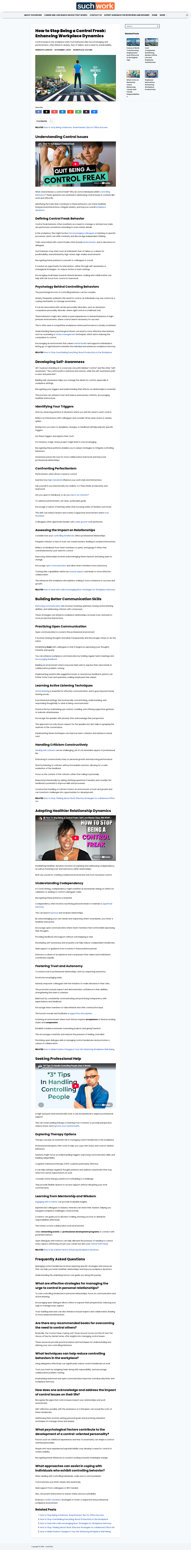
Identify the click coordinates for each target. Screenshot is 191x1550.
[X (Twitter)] (46, 111)
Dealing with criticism (45, 750)
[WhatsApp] (78, 111)
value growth (81, 521)
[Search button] (157, 26)
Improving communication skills (50, 606)
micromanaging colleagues (81, 233)
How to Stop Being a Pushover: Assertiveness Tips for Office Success (76, 127)
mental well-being (99, 1244)
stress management (65, 334)
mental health (80, 343)
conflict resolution (52, 1499)
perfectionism (89, 242)
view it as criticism (79, 495)
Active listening (42, 691)
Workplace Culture (82, 50)
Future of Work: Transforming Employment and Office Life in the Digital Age (133, 54)
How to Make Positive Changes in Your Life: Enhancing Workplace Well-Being (79, 1049)
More (162, 15)
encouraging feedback (46, 659)
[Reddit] (70, 111)
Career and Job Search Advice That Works (65, 15)
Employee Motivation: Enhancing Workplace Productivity (150, 85)
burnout (54, 913)
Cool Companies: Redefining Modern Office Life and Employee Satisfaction (151, 55)
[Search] (187, 15)
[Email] (86, 111)
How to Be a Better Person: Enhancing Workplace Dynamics (71, 1249)
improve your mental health (66, 1126)
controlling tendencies (63, 535)
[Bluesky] (94, 111)
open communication (56, 565)
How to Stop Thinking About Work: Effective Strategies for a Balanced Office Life (77, 1527)
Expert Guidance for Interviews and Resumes (126, 15)
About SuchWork (33, 15)
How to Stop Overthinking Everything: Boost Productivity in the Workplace (78, 352)
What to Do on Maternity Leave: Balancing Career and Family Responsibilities (133, 88)
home (154, 15)
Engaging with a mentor (46, 1201)
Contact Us (96, 15)
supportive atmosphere (81, 1013)
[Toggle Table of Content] (50, 121)
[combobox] (140, 26)
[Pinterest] (54, 111)
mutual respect (76, 571)
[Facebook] (38, 111)
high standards (55, 480)
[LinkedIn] (62, 111)
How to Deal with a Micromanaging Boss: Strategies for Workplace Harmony (79, 589)
